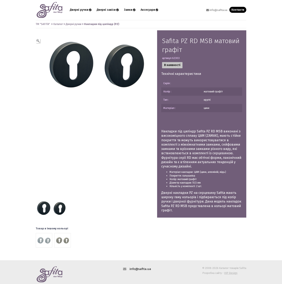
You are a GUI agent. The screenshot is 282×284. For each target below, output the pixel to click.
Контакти (237, 10)
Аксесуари (148, 10)
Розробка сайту (212, 273)
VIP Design (230, 273)
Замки (128, 10)
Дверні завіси (106, 10)
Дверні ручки (79, 10)
